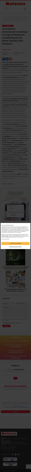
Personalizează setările (15, 246)
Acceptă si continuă (15, 243)
